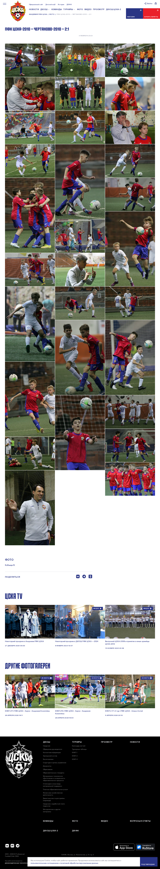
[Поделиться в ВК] (78, 577)
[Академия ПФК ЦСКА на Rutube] (12, 846)
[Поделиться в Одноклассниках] (90, 577)
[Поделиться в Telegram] (84, 577)
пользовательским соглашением (44, 863)
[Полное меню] (4, 4)
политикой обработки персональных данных (79, 863)
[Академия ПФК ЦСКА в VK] (7, 846)
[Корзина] (155, 3)
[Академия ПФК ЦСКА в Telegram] (18, 846)
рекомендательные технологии (16, 863)
